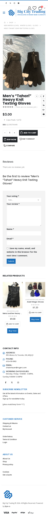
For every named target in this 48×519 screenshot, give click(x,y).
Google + (43, 110)
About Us (6, 459)
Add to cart (30, 132)
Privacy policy (8, 464)
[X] (10, 3)
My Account (7, 429)
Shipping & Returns (10, 423)
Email (43, 114)
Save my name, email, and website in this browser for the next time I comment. (22, 252)
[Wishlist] (34, 8)
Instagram (18, 382)
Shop (5, 462)
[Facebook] (6, 3)
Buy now (11, 139)
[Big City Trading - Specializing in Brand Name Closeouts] (12, 12)
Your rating (13, 196)
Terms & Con (7, 439)
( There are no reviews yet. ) (26, 107)
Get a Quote (7, 475)
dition (14, 439)
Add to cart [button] (14, 324)
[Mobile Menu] (5, 12)
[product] (13, 295)
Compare (10, 145)
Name (10, 229)
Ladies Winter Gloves (31, 299)
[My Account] (29, 8)
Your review (13, 204)
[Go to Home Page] (4, 22)
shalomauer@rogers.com (16, 367)
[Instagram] (14, 3)
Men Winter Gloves (13, 311)
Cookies (6, 472)
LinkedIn (43, 105)
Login (5, 442)
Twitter (43, 101)
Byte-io (7, 506)
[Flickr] (18, 3)
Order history (8, 436)
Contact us (7, 426)
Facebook (43, 96)
